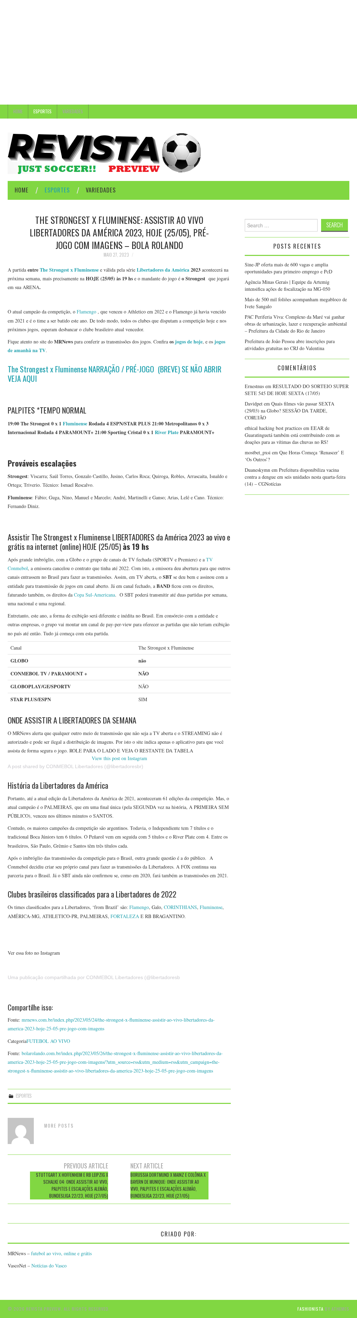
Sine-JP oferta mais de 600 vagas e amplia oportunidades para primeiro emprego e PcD (288, 268)
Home (18, 111)
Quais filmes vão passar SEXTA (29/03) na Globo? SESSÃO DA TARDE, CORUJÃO (289, 410)
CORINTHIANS (180, 907)
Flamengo (86, 311)
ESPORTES (42, 111)
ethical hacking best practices (273, 428)
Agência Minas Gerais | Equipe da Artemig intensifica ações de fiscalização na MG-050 (288, 285)
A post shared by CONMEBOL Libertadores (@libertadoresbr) (75, 766)
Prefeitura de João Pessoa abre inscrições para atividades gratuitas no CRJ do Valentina (290, 344)
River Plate (166, 432)
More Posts (59, 1125)
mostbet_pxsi (258, 452)
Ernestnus (254, 386)
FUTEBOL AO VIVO (48, 1041)
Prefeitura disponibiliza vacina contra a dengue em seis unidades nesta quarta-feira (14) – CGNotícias (295, 477)
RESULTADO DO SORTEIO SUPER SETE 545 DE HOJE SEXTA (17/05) (297, 389)
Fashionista (310, 1308)
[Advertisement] (178, 52)
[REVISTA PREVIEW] (104, 152)
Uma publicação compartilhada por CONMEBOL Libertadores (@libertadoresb (94, 977)
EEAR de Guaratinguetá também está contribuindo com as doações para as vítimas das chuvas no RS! (292, 435)
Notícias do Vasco (48, 1265)
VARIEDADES (72, 111)
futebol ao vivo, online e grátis (61, 1253)
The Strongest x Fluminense (69, 269)
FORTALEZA (125, 916)
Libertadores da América (163, 269)
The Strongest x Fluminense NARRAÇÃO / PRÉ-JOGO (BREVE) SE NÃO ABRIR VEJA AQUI (114, 373)
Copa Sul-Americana (94, 594)
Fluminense (75, 423)
